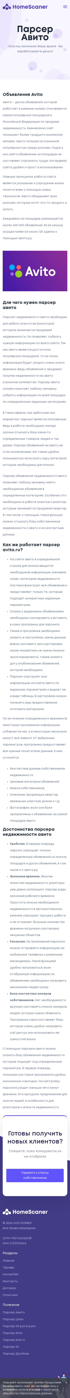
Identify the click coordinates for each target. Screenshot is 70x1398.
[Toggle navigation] (65, 7)
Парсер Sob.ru (14, 1340)
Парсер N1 (11, 1347)
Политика (10, 1295)
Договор (9, 1288)
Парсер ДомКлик (16, 1353)
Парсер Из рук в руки (19, 1326)
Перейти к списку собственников (35, 1175)
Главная (8, 1260)
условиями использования (21, 1389)
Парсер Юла (12, 1333)
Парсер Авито (14, 1312)
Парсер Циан (13, 1319)
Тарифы (8, 1267)
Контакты (10, 1281)
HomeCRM (10, 1274)
